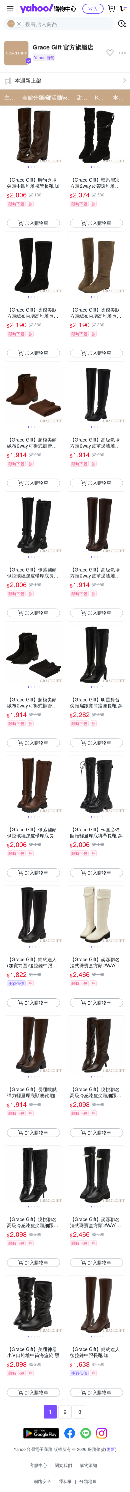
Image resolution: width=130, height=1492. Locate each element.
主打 (9, 97)
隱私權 (65, 1481)
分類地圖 (88, 1481)
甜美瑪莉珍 (84, 97)
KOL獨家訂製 (102, 97)
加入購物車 (36, 222)
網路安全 (42, 1481)
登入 (93, 8)
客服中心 (38, 1465)
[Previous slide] (8, 135)
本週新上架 (28, 80)
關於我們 (63, 1465)
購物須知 (88, 1465)
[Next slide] (58, 135)
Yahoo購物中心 (48, 8)
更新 (110, 1449)
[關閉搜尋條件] (19, 24)
